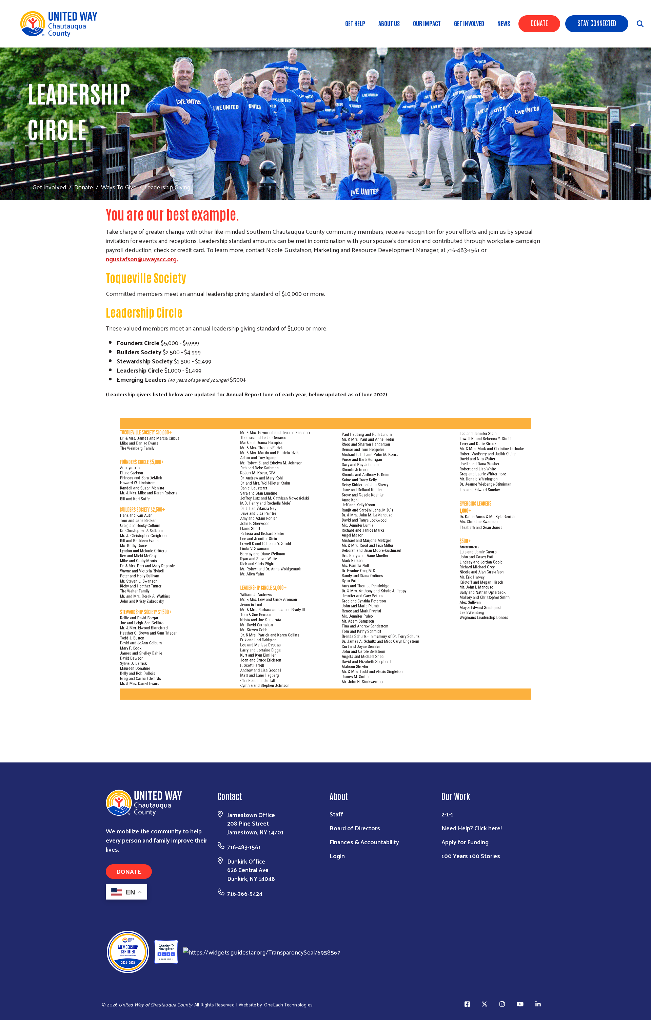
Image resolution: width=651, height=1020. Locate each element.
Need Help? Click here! (471, 828)
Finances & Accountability (364, 841)
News (503, 23)
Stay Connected (596, 22)
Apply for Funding (465, 841)
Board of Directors (355, 828)
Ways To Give (119, 186)
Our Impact (427, 23)
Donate (539, 22)
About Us (389, 23)
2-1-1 (447, 814)
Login (337, 855)
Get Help (355, 23)
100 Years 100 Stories (470, 855)
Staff (336, 814)
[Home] (61, 24)
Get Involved (469, 23)
